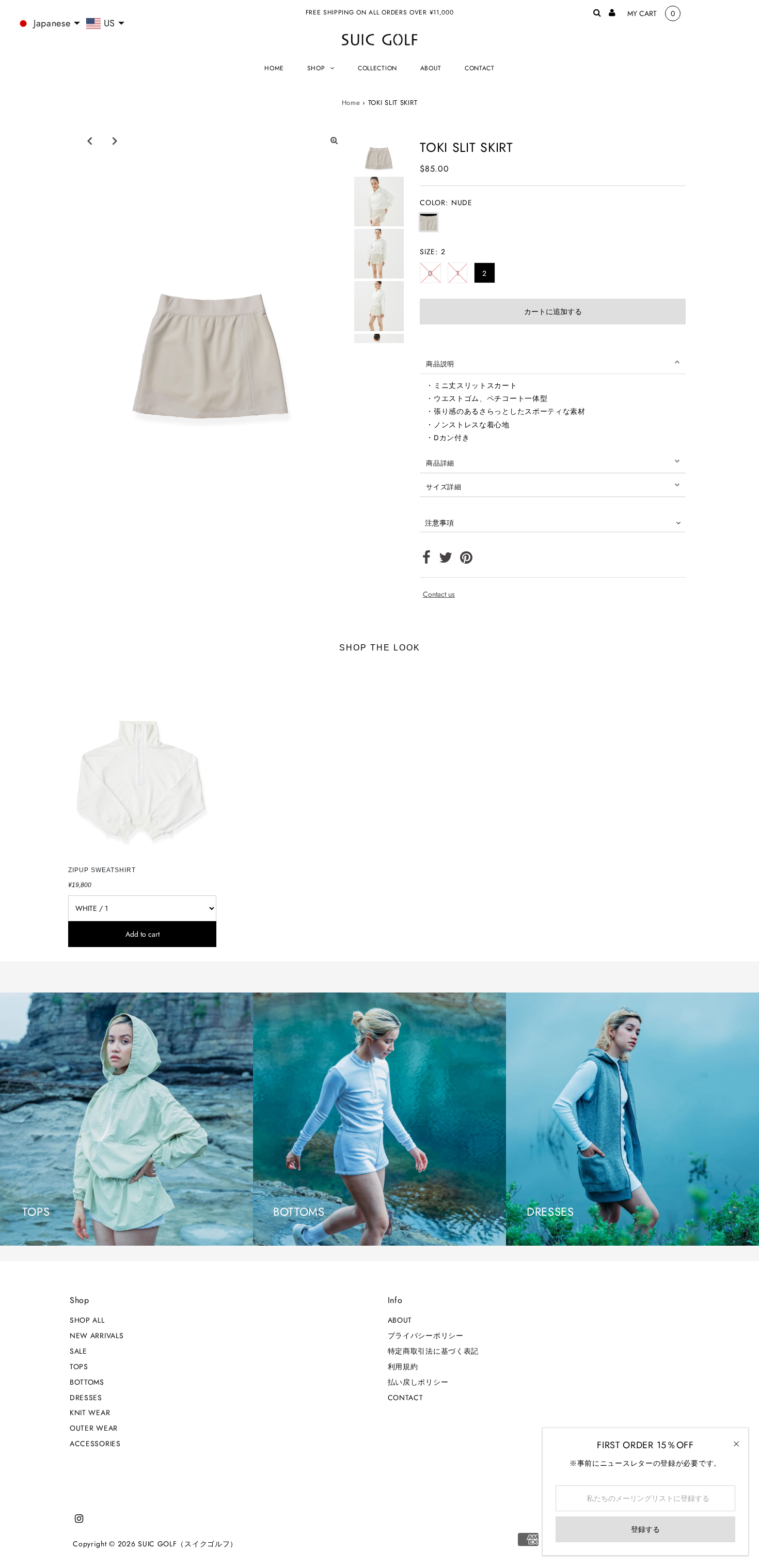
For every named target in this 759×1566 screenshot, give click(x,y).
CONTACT (405, 1397)
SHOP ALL (87, 1320)
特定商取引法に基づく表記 (433, 1351)
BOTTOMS (87, 1382)
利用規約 (403, 1366)
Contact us (439, 594)
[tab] (553, 362)
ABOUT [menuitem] (431, 68)
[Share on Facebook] (426, 560)
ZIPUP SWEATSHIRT (102, 870)
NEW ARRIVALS (96, 1335)
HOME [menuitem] (274, 68)
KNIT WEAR (90, 1412)
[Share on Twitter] (446, 560)
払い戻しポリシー (418, 1382)
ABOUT (400, 1320)
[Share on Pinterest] (466, 560)
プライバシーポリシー (426, 1335)
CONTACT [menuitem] (480, 68)
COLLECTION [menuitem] (377, 68)
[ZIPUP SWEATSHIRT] (142, 762)
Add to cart (142, 934)
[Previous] (89, 140)
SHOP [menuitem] (316, 68)
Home (351, 102)
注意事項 (439, 523)
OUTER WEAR (94, 1428)
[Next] (115, 140)
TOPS (79, 1366)
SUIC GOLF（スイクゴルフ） (188, 1544)
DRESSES (86, 1397)
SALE (78, 1351)
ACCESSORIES (95, 1443)
